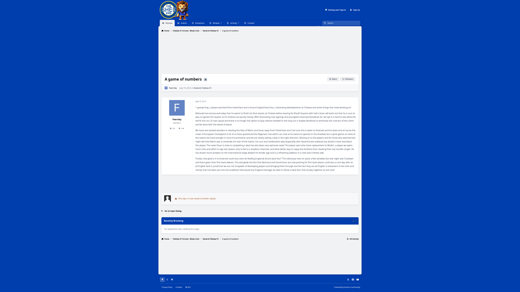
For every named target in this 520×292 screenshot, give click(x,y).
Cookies (179, 287)
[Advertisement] (260, 53)
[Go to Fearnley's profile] (166, 88)
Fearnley (173, 88)
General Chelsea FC (203, 88)
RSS (189, 287)
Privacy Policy (167, 287)
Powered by (347, 287)
